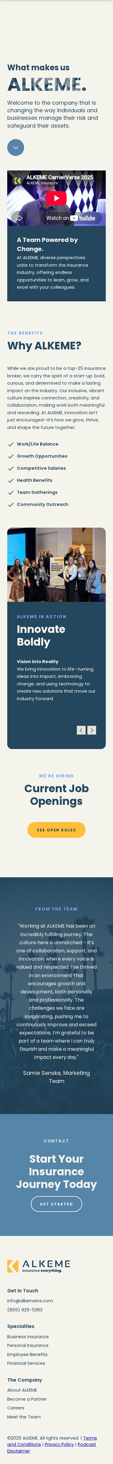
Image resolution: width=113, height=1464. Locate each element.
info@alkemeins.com (30, 1301)
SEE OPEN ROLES (56, 830)
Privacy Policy (59, 1444)
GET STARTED (56, 1204)
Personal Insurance (28, 1345)
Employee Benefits (27, 1354)
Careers (15, 1408)
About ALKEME (22, 1390)
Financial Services (26, 1363)
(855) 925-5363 (24, 1310)
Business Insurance (28, 1337)
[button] (81, 730)
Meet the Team (24, 1417)
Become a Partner (27, 1399)
